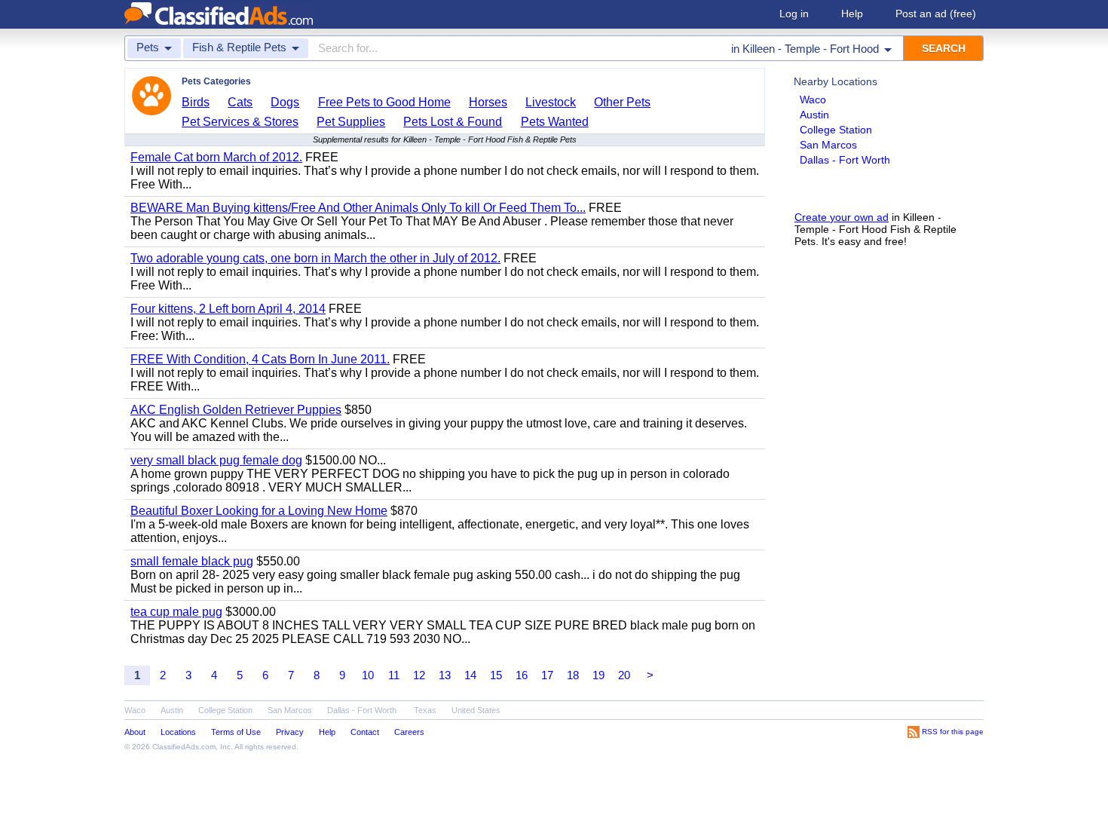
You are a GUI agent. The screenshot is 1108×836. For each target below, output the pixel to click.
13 (445, 675)
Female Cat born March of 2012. (216, 157)
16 (522, 675)
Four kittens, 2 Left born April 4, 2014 (228, 308)
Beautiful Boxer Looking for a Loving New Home (258, 510)
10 (368, 675)
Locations (178, 731)
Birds (196, 102)
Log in (794, 14)
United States (475, 710)
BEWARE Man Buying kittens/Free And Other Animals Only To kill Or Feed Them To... (358, 207)
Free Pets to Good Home (384, 102)
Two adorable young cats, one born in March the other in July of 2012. (315, 258)
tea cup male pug (176, 611)
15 (496, 675)
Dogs (285, 102)
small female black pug (191, 561)
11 (393, 675)
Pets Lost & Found (452, 121)
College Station (836, 130)
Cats (240, 102)
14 (470, 675)
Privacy (290, 731)
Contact (364, 731)
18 (573, 675)
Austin (814, 115)
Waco (813, 99)
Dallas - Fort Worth (845, 160)
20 (624, 675)
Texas (425, 710)
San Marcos (828, 145)
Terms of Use (236, 731)
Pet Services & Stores (240, 121)
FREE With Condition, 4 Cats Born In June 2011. (260, 359)
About (134, 731)
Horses (488, 102)
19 (598, 675)
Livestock (550, 102)
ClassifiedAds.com (184, 747)
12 (419, 675)
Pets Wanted (555, 121)
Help (852, 14)
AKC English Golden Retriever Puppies (235, 409)
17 (547, 675)
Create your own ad (841, 217)
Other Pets (622, 102)
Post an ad (935, 14)
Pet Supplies (351, 121)
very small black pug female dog (216, 460)
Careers (409, 731)
